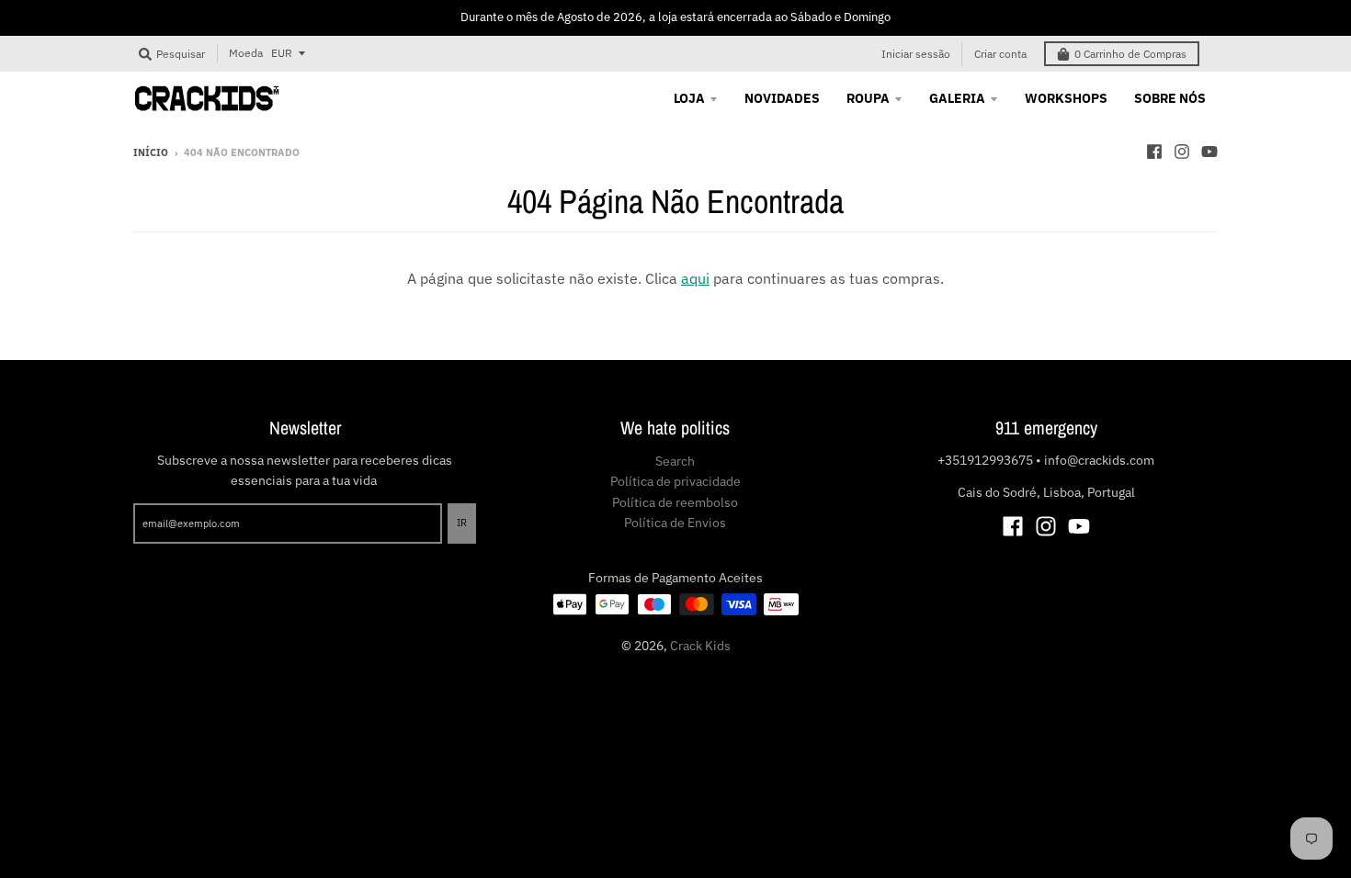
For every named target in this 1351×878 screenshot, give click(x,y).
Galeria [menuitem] (957, 98)
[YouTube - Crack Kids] (1209, 151)
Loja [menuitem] (689, 98)
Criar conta (1000, 54)
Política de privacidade (675, 481)
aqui (695, 278)
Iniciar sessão (915, 54)
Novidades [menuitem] (782, 98)
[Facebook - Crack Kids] (1154, 151)
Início (150, 152)
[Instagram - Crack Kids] (1182, 151)
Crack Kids (700, 645)
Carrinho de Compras (1130, 54)
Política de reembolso (675, 502)
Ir (462, 522)
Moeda (246, 53)
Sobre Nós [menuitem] (1170, 98)
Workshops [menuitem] (1066, 98)
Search (675, 461)
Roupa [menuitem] (868, 98)
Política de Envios (675, 522)
